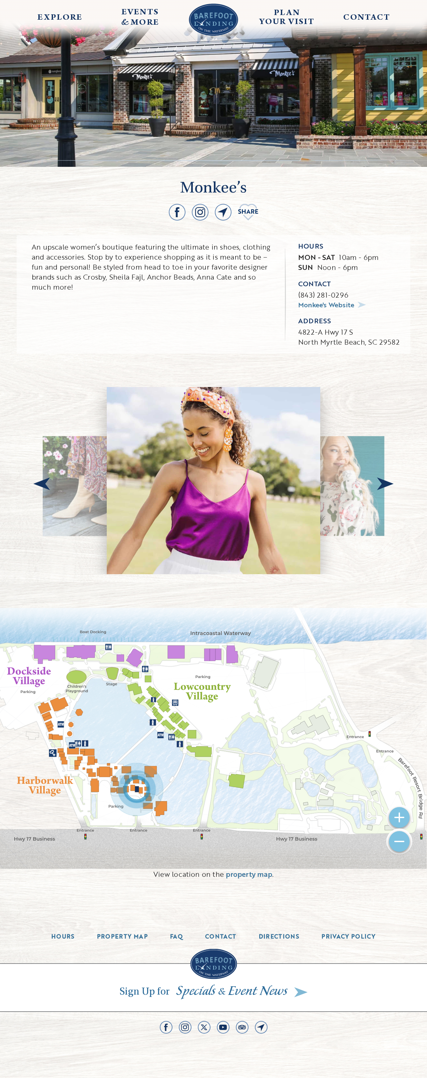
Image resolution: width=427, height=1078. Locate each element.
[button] (41, 484)
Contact (221, 936)
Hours (63, 936)
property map (249, 874)
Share (248, 212)
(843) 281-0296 (323, 295)
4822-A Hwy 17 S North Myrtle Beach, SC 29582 (349, 337)
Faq (176, 936)
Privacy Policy (349, 936)
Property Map (122, 936)
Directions (279, 936)
